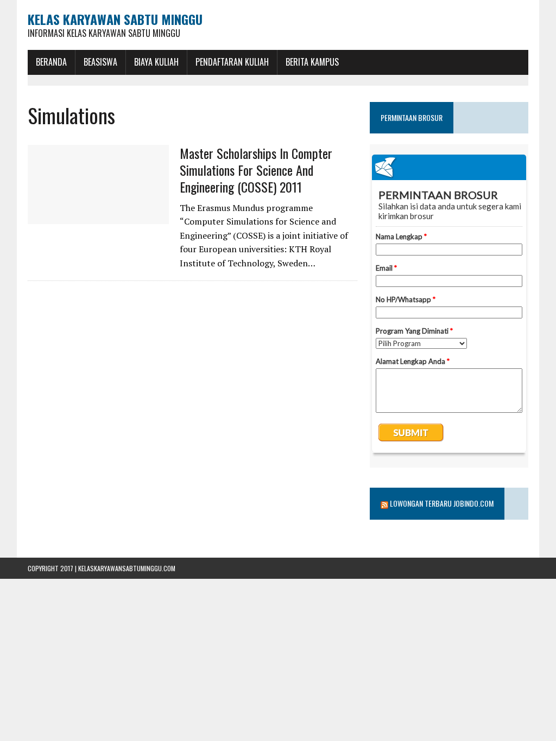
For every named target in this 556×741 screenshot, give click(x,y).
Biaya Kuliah (156, 61)
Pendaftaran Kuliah (232, 61)
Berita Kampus (312, 61)
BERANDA (51, 61)
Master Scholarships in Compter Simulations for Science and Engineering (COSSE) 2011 (256, 169)
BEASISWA (100, 61)
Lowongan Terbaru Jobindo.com (442, 503)
